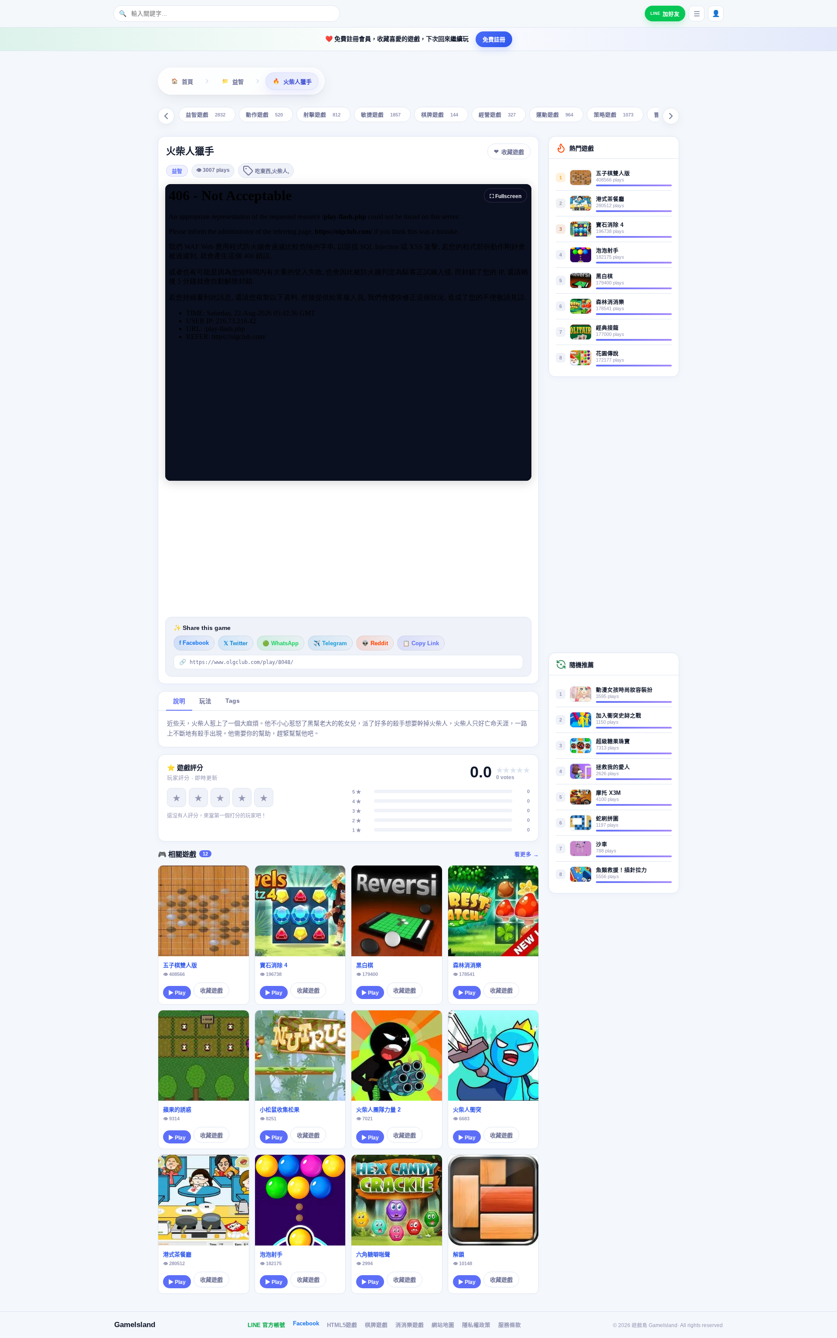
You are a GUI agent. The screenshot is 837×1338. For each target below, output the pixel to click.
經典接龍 (607, 328)
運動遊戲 (554, 115)
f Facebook (194, 643)
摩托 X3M (608, 793)
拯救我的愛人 (613, 767)
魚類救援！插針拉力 (621, 870)
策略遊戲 (613, 115)
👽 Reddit (375, 643)
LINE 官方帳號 (266, 1325)
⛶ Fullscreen (505, 196)
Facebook (306, 1324)
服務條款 (509, 1325)
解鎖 (458, 1254)
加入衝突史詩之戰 (618, 716)
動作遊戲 (264, 115)
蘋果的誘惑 (177, 1109)
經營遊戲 (497, 115)
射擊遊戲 (321, 115)
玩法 (205, 701)
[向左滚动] (166, 116)
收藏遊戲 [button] (512, 152)
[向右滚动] (671, 116)
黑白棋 (364, 965)
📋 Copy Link (421, 643)
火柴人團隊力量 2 (378, 1109)
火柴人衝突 (467, 1109)
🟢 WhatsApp (280, 643)
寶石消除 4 (273, 965)
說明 (179, 701)
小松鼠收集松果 (279, 1109)
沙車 (601, 845)
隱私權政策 (476, 1325)
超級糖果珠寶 (613, 742)
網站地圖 (443, 1325)
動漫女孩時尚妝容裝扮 (624, 690)
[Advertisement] (348, 549)
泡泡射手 (271, 1254)
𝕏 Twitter (236, 643)
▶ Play (177, 993)
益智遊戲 (205, 115)
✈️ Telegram (330, 643)
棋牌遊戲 (439, 115)
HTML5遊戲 (342, 1325)
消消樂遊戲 (409, 1325)
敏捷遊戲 (381, 115)
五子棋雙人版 (180, 965)
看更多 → (526, 855)
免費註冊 (494, 39)
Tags (232, 701)
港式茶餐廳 (177, 1254)
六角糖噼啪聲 (373, 1254)
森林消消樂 (467, 965)
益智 (177, 171)
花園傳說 (607, 354)
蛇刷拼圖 (607, 819)
